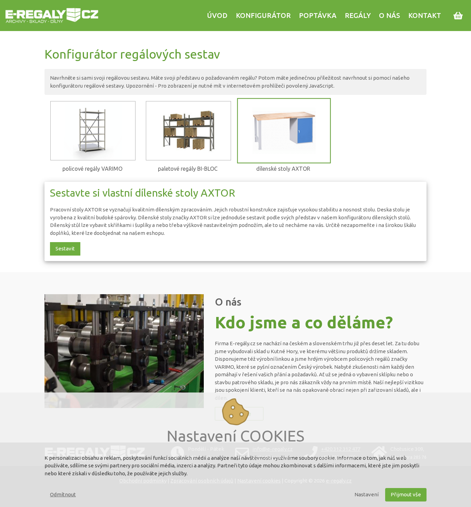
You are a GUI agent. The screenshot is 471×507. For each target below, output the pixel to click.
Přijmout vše (406, 494)
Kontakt (424, 15)
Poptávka (318, 15)
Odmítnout (63, 494)
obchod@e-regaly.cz (272, 457)
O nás (389, 15)
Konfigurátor (263, 15)
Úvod (217, 15)
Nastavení (366, 494)
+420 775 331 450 (338, 457)
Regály (358, 15)
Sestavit (65, 248)
